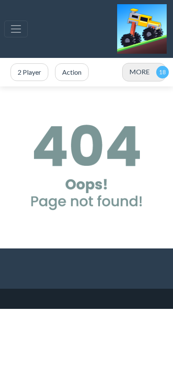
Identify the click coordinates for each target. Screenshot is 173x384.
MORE (139, 72)
